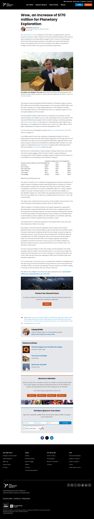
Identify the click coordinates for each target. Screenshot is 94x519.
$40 (62, 395)
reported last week (29, 35)
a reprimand (37, 147)
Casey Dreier (37, 329)
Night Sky (5, 461)
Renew (84, 1)
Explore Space (41, 5)
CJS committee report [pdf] (60, 130)
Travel (71, 464)
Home (33, 323)
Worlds (71, 321)
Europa (33, 317)
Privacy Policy (41, 425)
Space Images (29, 461)
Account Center (7, 498)
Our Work (29, 5)
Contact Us (17, 498)
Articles (38, 323)
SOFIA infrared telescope (31, 122)
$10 (42, 395)
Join (79, 5)
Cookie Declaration (8, 513)
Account (77, 1)
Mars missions (65, 317)
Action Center (51, 456)
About (63, 5)
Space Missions (7, 458)
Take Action (53, 5)
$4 (32, 395)
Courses (27, 467)
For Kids (5, 467)
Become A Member (52, 461)
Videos (27, 464)
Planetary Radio (29, 458)
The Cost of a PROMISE (39, 356)
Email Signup (51, 458)
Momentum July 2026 (38, 364)
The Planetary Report (31, 470)
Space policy (53, 321)
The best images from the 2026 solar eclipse (46, 347)
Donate (88, 5)
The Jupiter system (62, 321)
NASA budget (28, 319)
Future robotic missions (42, 317)
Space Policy (7, 464)
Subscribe (65, 423)
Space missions (44, 321)
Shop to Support (74, 461)
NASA (70, 317)
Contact (49, 464)
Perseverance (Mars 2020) (39, 319)
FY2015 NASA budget (55, 317)
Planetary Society (53, 319)
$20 (52, 395)
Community (68, 1)
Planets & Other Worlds (10, 456)
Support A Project (74, 458)
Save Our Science (34, 321)
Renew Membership (75, 456)
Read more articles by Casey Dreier (43, 334)
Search (90, 1)
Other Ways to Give (75, 467)
